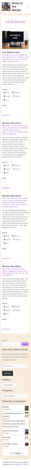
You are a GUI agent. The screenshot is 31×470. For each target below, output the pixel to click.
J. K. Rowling (18, 132)
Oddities (5, 271)
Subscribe (7, 373)
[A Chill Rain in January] (26, 444)
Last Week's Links (8, 55)
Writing (25, 271)
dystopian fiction (8, 59)
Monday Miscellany (11, 123)
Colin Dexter (6, 433)
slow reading (19, 55)
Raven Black (7, 437)
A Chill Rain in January (10, 444)
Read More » (6, 115)
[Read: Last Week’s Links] (15, 40)
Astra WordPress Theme (20, 464)
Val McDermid (12, 61)
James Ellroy (20, 205)
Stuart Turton (6, 418)
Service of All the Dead (10, 431)
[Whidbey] (26, 408)
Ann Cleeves (6, 439)
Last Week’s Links (10, 52)
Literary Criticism (8, 200)
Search (4, 340)
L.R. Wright (6, 446)
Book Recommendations (20, 126)
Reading (5, 202)
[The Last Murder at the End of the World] (26, 414)
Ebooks (4, 128)
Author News (6, 126)
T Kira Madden (7, 409)
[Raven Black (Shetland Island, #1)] (26, 437)
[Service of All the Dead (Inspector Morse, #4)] (26, 432)
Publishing (25, 128)
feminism (18, 59)
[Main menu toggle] (27, 7)
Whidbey (6, 407)
